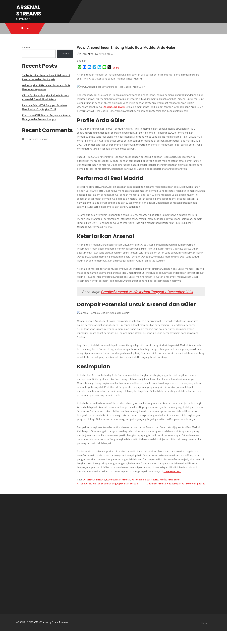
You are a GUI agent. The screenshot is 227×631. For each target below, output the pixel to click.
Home (25, 28)
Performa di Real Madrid (144, 479)
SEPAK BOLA (106, 54)
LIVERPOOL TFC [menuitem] (172, 471)
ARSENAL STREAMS (28, 10)
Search (26, 47)
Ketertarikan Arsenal (118, 479)
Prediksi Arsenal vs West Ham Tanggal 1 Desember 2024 (147, 291)
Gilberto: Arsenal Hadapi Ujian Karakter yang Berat (176, 483)
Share (116, 67)
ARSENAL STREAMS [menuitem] (114, 107)
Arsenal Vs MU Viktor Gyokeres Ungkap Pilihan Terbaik (107, 483)
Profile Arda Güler (170, 479)
